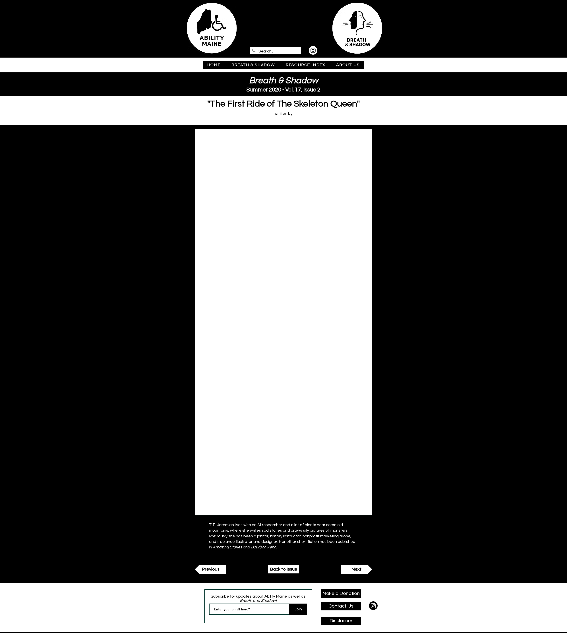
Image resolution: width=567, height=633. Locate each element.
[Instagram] (313, 50)
